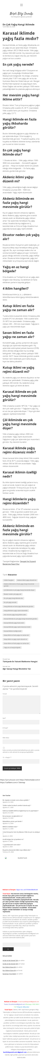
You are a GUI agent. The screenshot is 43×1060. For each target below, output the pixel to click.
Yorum (5, 694)
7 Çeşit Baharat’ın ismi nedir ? (12, 845)
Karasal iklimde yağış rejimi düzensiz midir (17, 627)
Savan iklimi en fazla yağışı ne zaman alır (16, 643)
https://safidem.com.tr (9, 782)
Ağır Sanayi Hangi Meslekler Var (17, 669)
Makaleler (12, 575)
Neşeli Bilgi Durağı (21, 14)
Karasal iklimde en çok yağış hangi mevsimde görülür (20, 619)
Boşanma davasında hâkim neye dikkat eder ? (17, 850)
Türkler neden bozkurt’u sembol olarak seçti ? (17, 805)
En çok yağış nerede (10, 602)
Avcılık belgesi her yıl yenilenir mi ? (13, 839)
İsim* (4, 718)
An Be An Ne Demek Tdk (10, 960)
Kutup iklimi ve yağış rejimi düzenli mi (15, 639)
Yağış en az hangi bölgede (12, 647)
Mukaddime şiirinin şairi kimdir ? (13, 821)
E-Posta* (5, 728)
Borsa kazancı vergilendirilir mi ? (13, 816)
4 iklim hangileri (9, 580)
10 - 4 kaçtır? (7, 757)
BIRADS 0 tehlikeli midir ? (10, 827)
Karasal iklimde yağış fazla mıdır (14, 623)
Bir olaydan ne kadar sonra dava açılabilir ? (16, 800)
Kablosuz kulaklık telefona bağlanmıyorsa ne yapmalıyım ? (21, 811)
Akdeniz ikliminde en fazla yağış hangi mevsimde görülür (19, 585)
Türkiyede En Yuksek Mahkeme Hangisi (20, 661)
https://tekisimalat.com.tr (29, 780)
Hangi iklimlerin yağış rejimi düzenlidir (16, 611)
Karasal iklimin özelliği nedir (12, 631)
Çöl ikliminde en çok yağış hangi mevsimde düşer (19, 590)
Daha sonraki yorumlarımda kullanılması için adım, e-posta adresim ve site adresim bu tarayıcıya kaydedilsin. (21, 751)
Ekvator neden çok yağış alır (12, 594)
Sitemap (21, 782)
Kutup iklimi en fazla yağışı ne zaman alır (16, 635)
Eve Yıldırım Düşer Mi (9, 967)
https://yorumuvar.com (9, 780)
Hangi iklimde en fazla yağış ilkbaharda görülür (18, 606)
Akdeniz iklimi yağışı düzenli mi (26, 580)
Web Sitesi (6, 738)
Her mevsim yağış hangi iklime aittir (15, 615)
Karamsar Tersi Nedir (9, 974)
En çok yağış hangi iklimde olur (13, 598)
